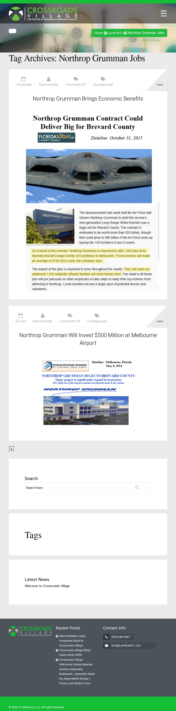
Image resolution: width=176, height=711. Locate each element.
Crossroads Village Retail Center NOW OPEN (74, 653)
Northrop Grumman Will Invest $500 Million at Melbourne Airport (88, 339)
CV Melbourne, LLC (29, 707)
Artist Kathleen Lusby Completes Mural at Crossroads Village (72, 640)
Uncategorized (103, 84)
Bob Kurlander (48, 84)
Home (98, 33)
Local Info (115, 33)
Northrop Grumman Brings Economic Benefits (88, 98)
